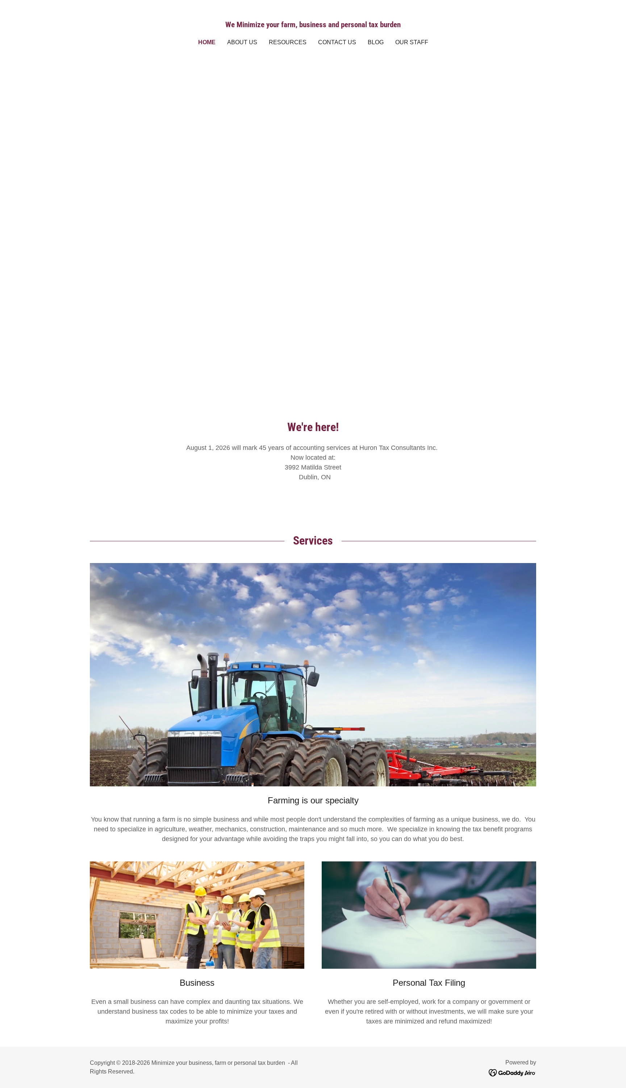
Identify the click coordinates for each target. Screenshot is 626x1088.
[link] (313, 25)
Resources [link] (287, 42)
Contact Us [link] (337, 42)
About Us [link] (242, 42)
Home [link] (207, 42)
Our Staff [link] (411, 42)
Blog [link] (376, 42)
